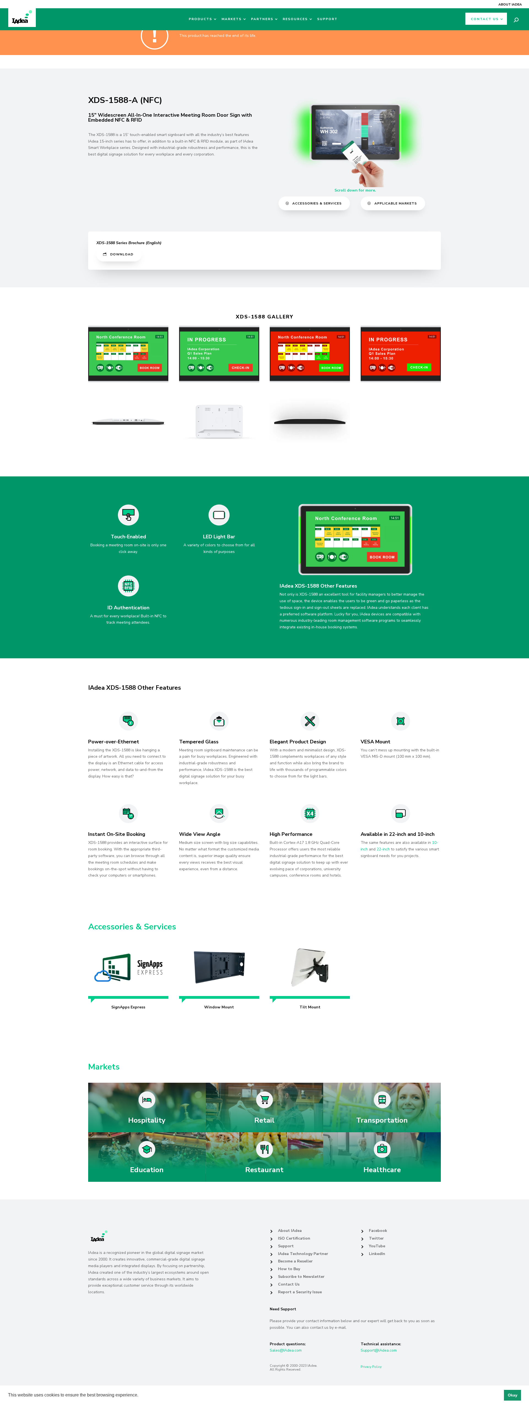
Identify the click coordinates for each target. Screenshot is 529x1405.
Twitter (376, 1238)
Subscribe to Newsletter (301, 1276)
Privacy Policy (371, 1367)
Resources (295, 19)
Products (200, 19)
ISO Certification (294, 1238)
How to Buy (289, 1269)
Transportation (382, 1120)
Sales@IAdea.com (286, 1350)
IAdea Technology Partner (303, 1253)
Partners (262, 19)
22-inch (383, 849)
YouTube (377, 1246)
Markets (232, 19)
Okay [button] (512, 1395)
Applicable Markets (395, 203)
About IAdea (510, 4)
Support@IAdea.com (379, 1350)
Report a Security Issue (300, 1292)
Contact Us (485, 19)
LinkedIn (377, 1253)
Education (147, 1170)
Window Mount (219, 1007)
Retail (264, 1120)
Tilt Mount (309, 1007)
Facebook (378, 1230)
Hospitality (147, 1120)
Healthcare (382, 1170)
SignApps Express (128, 1007)
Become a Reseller (295, 1261)
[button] (140, 1395)
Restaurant (264, 1170)
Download (121, 254)
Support (327, 19)
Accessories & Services (317, 203)
